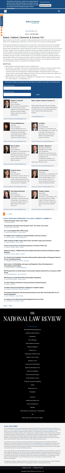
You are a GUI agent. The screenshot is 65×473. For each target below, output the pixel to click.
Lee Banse (42, 123)
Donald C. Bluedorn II (45, 146)
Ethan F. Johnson (20, 247)
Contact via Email (8, 118)
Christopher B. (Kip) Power (12, 260)
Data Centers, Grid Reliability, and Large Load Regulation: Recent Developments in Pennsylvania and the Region (28, 265)
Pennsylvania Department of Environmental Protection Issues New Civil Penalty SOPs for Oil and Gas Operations (31, 293)
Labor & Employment (32, 404)
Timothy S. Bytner (44, 191)
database (16, 431)
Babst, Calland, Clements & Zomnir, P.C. (43, 100)
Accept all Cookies (45, 2)
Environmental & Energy (32, 374)
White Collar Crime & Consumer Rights (32, 417)
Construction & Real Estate (32, 364)
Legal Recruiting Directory (32, 333)
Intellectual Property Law (32, 400)
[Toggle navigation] (5, 11)
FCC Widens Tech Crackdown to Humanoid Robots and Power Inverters (25, 235)
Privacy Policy (22, 429)
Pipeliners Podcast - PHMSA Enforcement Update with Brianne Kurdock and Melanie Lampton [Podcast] (32, 251)
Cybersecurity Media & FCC (32, 367)
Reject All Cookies (45, 5)
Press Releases (32, 340)
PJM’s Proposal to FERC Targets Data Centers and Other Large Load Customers (28, 240)
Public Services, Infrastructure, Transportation (32, 410)
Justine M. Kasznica (10, 237)
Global (32, 385)
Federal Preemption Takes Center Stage (15, 220)
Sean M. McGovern (10, 296)
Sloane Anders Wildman (11, 232)
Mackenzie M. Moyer (19, 301)
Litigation (32, 407)
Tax (32, 414)
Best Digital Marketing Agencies (32, 329)
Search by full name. (8, 92)
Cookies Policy (11, 8)
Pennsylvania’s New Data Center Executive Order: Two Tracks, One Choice (26, 225)
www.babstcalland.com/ (20, 118)
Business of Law (32, 360)
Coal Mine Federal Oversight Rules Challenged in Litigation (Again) (24, 287)
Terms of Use (13, 429)
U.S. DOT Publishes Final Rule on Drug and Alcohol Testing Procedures (25, 282)
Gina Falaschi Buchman (18, 191)
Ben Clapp (16, 227)
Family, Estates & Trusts (32, 378)
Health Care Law (32, 388)
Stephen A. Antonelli (17, 100)
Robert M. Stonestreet (24, 260)
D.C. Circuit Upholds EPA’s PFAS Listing (16, 230)
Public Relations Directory (32, 343)
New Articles (1, 21)
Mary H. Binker (15, 146)
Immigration (32, 391)
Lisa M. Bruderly (43, 170)
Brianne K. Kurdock (10, 254)
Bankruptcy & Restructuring (32, 353)
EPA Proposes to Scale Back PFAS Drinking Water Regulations (22, 277)
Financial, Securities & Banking (32, 381)
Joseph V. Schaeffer (10, 247)
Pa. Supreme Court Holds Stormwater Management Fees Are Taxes (24, 299)
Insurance (32, 397)
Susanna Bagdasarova (17, 123)
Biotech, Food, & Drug (32, 357)
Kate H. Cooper (9, 227)
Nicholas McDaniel (10, 222)
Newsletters (32, 336)
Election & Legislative (32, 371)
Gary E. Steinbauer (22, 274)
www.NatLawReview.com (50, 431)
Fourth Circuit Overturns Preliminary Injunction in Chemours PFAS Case (25, 245)
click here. (48, 462)
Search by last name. (9, 85)
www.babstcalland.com (31, 31)
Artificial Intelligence (32, 347)
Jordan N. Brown (16, 170)
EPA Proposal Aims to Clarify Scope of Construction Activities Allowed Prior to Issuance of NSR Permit (32, 271)
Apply (38, 94)
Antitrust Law (32, 350)
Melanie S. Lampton (20, 254)
